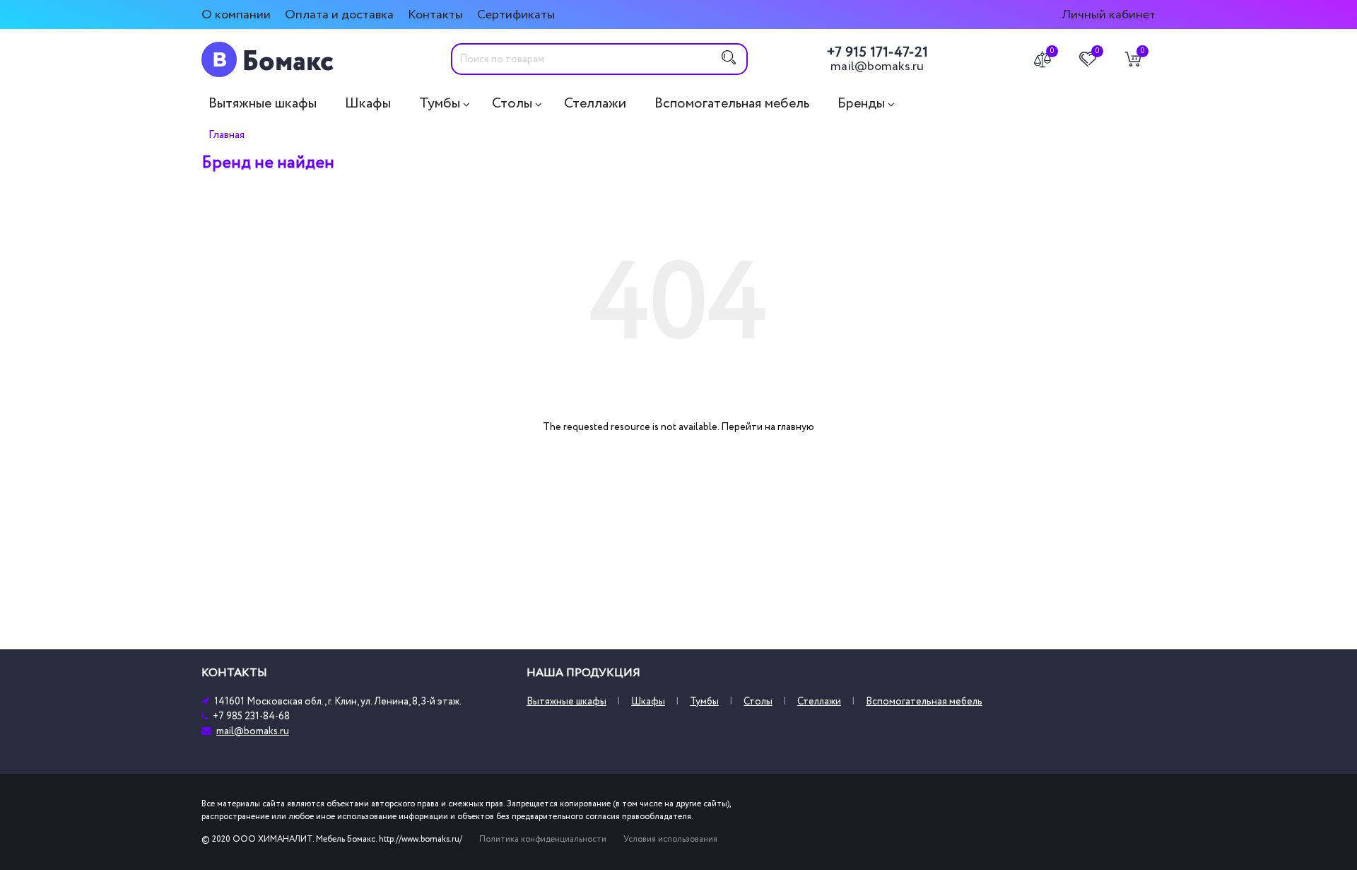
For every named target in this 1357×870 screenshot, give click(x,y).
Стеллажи (595, 103)
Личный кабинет (1109, 14)
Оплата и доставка (339, 14)
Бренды (861, 103)
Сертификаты (516, 14)
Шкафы (368, 103)
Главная (226, 134)
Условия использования (670, 839)
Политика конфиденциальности (542, 839)
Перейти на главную (767, 427)
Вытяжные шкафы (262, 103)
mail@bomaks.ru (877, 66)
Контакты (435, 14)
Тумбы (439, 103)
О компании (236, 14)
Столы (512, 103)
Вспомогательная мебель (731, 103)
